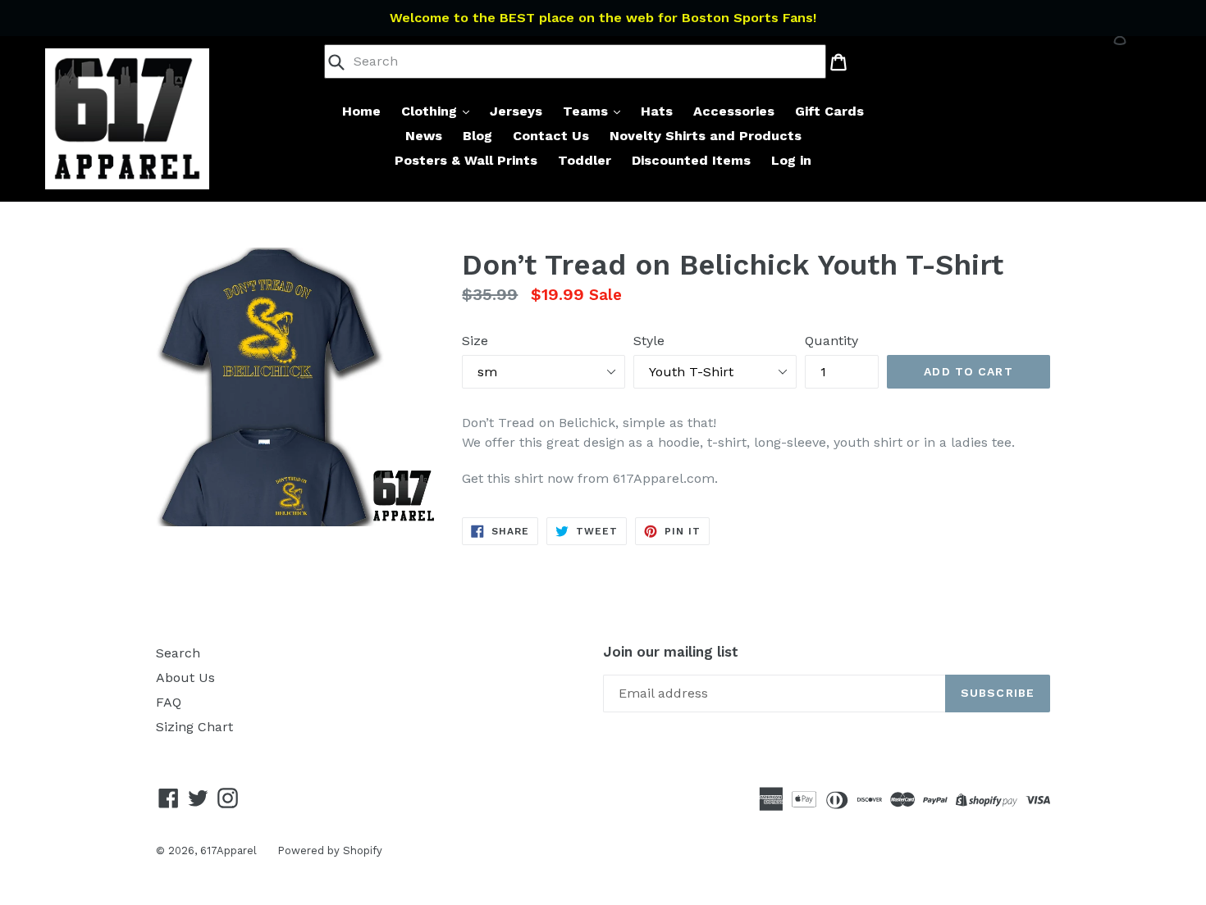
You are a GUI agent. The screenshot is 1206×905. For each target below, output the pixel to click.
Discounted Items (691, 160)
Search (178, 653)
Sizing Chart (194, 726)
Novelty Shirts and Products (706, 135)
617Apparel (228, 850)
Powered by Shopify (329, 850)
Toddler (584, 160)
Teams (587, 111)
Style (649, 340)
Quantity (831, 340)
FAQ (168, 702)
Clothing (431, 111)
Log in (791, 160)
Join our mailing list (670, 652)
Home (361, 111)
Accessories (733, 111)
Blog (477, 135)
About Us (185, 677)
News (423, 135)
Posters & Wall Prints (466, 160)
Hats (657, 111)
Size (475, 340)
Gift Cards (829, 111)
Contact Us (551, 135)
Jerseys (516, 111)
